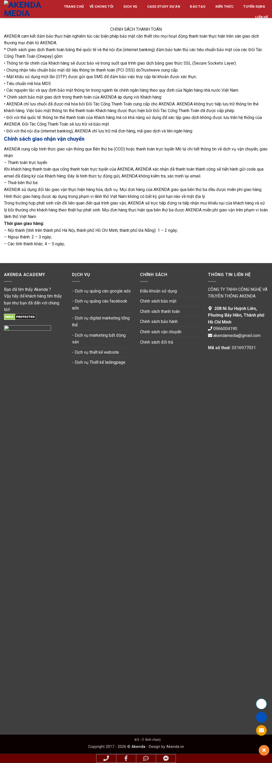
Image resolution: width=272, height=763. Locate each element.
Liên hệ (261, 17)
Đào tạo (197, 6)
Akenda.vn (174, 746)
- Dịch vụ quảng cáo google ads (101, 291)
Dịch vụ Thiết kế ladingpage (100, 362)
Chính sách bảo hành (159, 321)
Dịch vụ (130, 6)
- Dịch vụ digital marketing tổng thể (101, 321)
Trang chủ (74, 6)
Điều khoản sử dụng (158, 291)
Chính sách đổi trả (156, 342)
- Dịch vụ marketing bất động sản (99, 339)
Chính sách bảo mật (158, 301)
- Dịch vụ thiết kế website (95, 352)
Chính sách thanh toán (160, 311)
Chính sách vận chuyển (160, 331)
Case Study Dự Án (163, 6)
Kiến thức (224, 6)
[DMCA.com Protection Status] (20, 316)
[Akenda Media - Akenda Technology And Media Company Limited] (24, 9)
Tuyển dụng (254, 6)
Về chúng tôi (101, 6)
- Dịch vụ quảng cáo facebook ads (99, 304)
